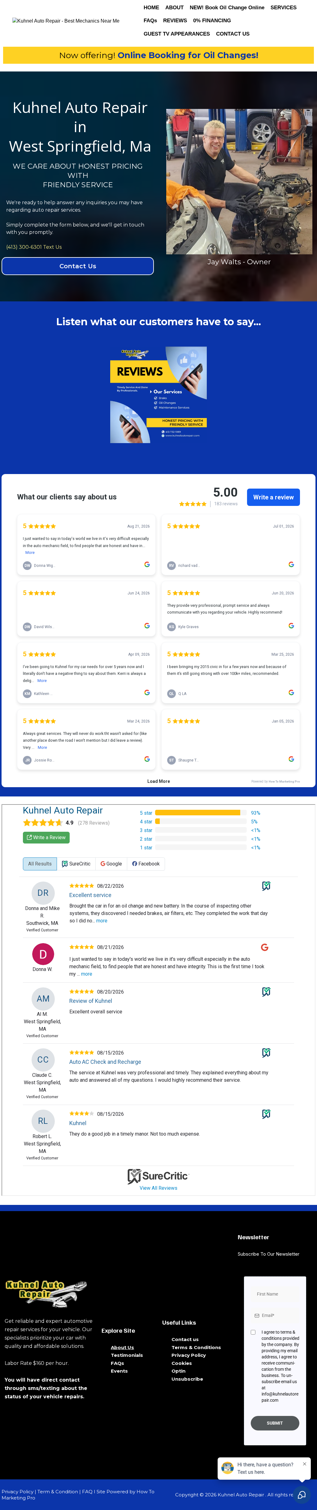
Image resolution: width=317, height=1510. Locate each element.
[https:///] (49, 1292)
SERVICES (284, 8)
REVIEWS (175, 21)
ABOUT (174, 8)
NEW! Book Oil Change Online (227, 8)
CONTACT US (233, 34)
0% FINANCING (212, 21)
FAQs (150, 21)
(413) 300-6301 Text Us (34, 247)
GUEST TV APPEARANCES (177, 34)
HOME (151, 8)
